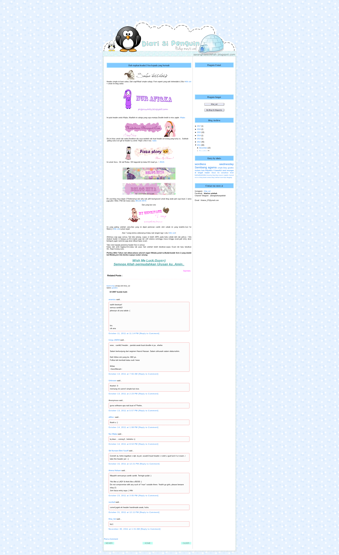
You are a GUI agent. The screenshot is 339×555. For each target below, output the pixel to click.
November (203, 151)
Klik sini (117, 229)
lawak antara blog (208, 177)
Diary (225, 168)
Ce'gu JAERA (114, 340)
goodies (115, 288)
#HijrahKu (209, 170)
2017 (199, 126)
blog (213, 175)
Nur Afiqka (113, 434)
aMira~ (111, 417)
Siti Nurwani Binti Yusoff (118, 451)
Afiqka (182, 118)
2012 (199, 142)
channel (231, 175)
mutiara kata (200, 170)
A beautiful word (219, 170)
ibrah (232, 173)
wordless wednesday (214, 164)
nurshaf (112, 502)
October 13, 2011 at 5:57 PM (123, 410)
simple (220, 168)
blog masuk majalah (221, 175)
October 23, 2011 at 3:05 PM (123, 495)
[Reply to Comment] (149, 333)
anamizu (112, 299)
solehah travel (219, 177)
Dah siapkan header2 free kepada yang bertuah (148, 65)
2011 (199, 145)
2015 (199, 132)
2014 (199, 135)
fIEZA (162, 162)
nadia (154, 141)
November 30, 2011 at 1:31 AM (125, 529)
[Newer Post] (109, 544)
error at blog (199, 177)
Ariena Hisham (115, 470)
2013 (199, 139)
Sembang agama (206, 167)
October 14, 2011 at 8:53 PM (123, 444)
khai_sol (207, 191)
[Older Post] (186, 544)
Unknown (112, 380)
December (203, 148)
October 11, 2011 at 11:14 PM (124, 333)
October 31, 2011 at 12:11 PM (124, 512)
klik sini (188, 82)
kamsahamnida (200, 175)
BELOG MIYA (141, 201)
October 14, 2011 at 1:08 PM (123, 427)
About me (215, 173)
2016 (199, 129)
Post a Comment (111, 539)
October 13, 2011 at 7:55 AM (123, 374)
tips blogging (228, 177)
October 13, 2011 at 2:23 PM (123, 394)
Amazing (209, 175)
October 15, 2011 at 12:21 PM (124, 464)
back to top (110, 286)
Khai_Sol (112, 519)
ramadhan (224, 173)
